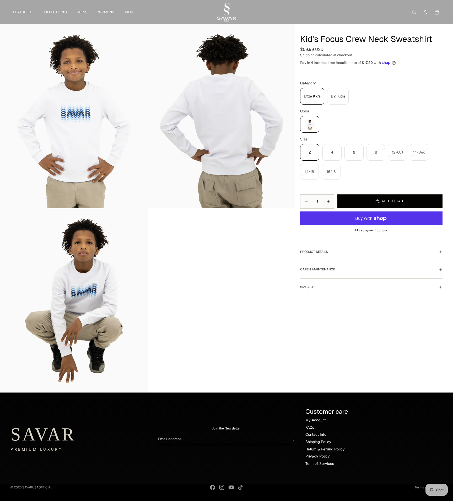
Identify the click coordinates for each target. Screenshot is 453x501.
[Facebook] (212, 487)
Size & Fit (307, 287)
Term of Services (319, 463)
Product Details (314, 252)
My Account (315, 420)
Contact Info (315, 434)
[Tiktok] (240, 487)
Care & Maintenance (317, 269)
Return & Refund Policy (325, 449)
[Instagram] (222, 487)
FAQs (309, 427)
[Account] (425, 12)
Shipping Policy (318, 441)
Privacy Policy (317, 456)
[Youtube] (231, 487)
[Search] (414, 12)
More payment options (371, 230)
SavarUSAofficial (37, 487)
